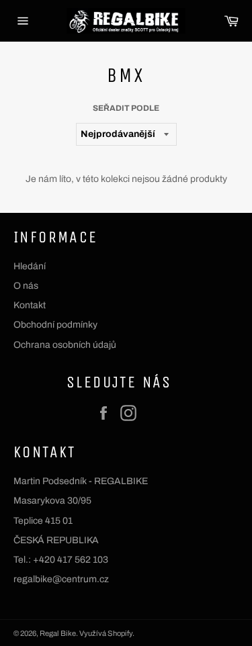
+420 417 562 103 (70, 560)
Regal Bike (58, 633)
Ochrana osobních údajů (64, 345)
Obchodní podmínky (55, 325)
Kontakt (29, 305)
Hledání (29, 266)
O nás (25, 286)
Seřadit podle (126, 108)
